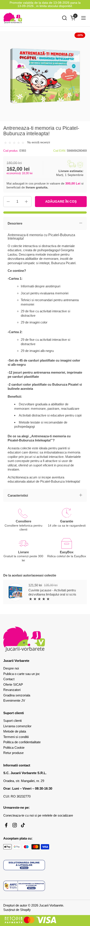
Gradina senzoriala (16, 695)
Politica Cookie (13, 747)
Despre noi (11, 668)
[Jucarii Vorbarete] (12, 17)
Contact (8, 679)
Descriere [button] (15, 223)
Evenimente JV (14, 700)
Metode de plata (14, 731)
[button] (64, 18)
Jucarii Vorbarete (51, 905)
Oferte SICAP (13, 684)
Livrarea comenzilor (17, 726)
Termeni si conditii (16, 737)
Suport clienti (12, 720)
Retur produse (13, 753)
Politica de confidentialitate (22, 742)
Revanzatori (12, 690)
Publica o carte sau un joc (21, 674)
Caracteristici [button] (18, 495)
